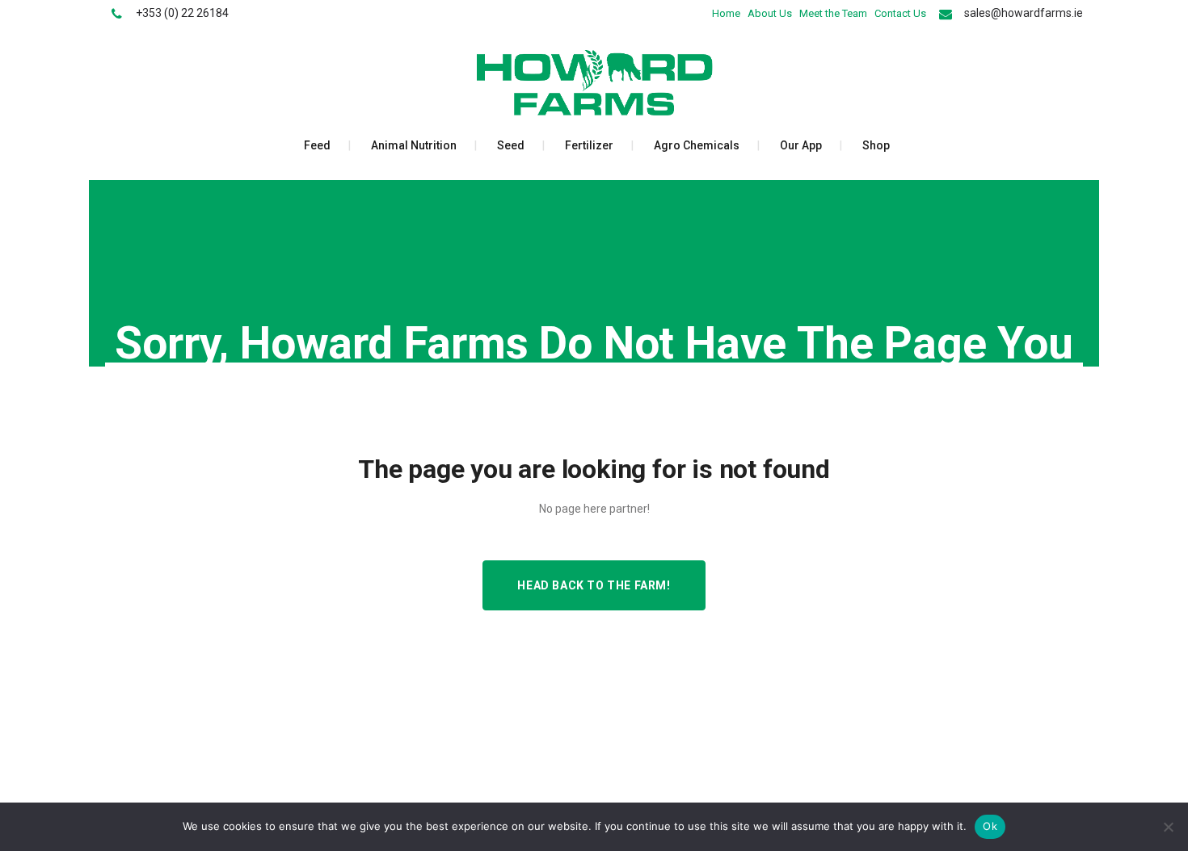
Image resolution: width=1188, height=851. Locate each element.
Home (726, 13)
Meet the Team (833, 13)
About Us (770, 13)
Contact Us (900, 13)
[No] (1168, 827)
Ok (990, 826)
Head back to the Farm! (593, 585)
